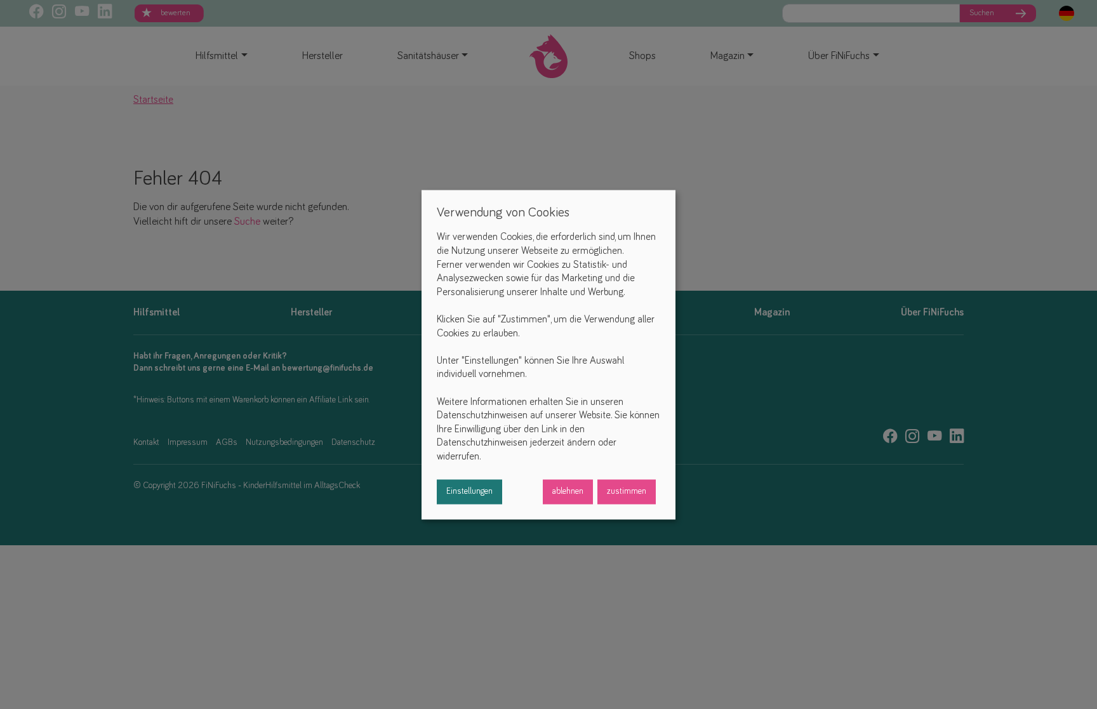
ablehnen (567, 491)
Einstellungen (469, 491)
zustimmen (626, 491)
